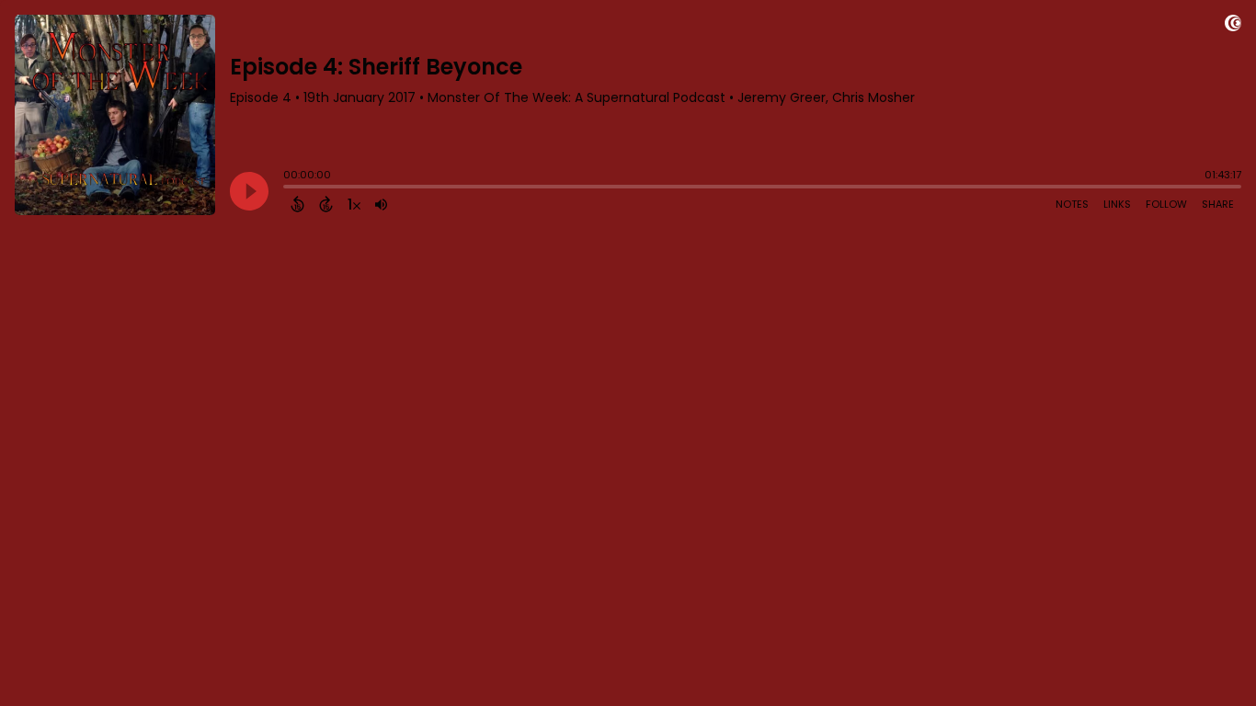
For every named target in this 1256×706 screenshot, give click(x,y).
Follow (1166, 204)
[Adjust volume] (381, 204)
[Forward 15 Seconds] (326, 204)
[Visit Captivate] (1233, 26)
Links (1117, 204)
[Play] (249, 191)
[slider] (288, 188)
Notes (1072, 204)
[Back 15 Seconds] (297, 204)
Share (1218, 204)
